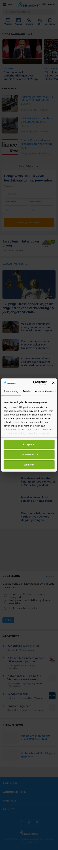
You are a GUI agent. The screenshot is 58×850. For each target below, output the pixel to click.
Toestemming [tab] (11, 391)
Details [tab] (26, 391)
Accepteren (29, 444)
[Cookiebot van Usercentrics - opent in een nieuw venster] (35, 383)
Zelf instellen (27, 454)
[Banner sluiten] (53, 383)
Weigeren (29, 464)
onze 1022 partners (22, 407)
